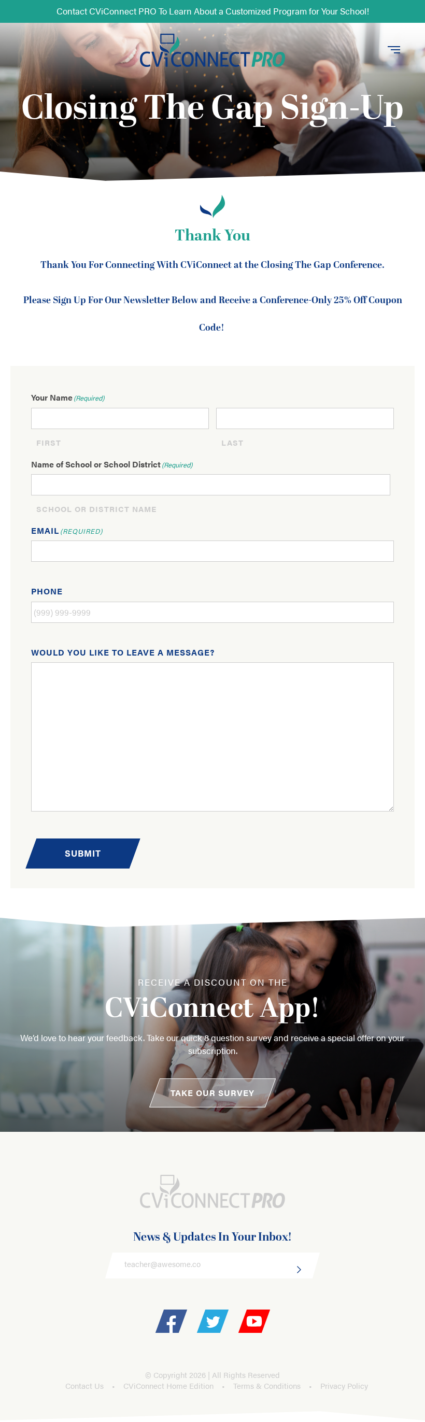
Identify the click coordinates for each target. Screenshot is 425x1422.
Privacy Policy (344, 1385)
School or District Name (96, 508)
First (48, 442)
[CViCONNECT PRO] (212, 50)
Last (232, 442)
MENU (395, 50)
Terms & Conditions (267, 1385)
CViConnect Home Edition (168, 1385)
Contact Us (84, 1385)
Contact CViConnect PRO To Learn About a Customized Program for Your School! (212, 11)
